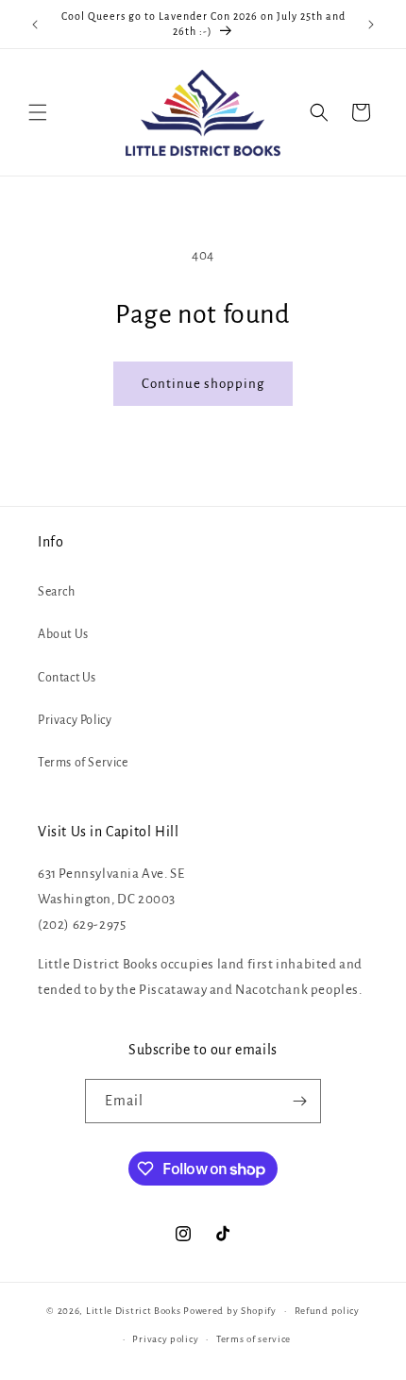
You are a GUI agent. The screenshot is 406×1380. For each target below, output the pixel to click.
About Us (63, 634)
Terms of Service (83, 762)
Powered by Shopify (230, 1310)
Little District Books (133, 1310)
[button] (38, 112)
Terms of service (253, 1339)
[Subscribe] (299, 1101)
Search (57, 591)
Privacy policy (165, 1339)
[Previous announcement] (35, 24)
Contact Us (67, 677)
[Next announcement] (371, 24)
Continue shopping (203, 384)
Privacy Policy (74, 720)
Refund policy (327, 1310)
